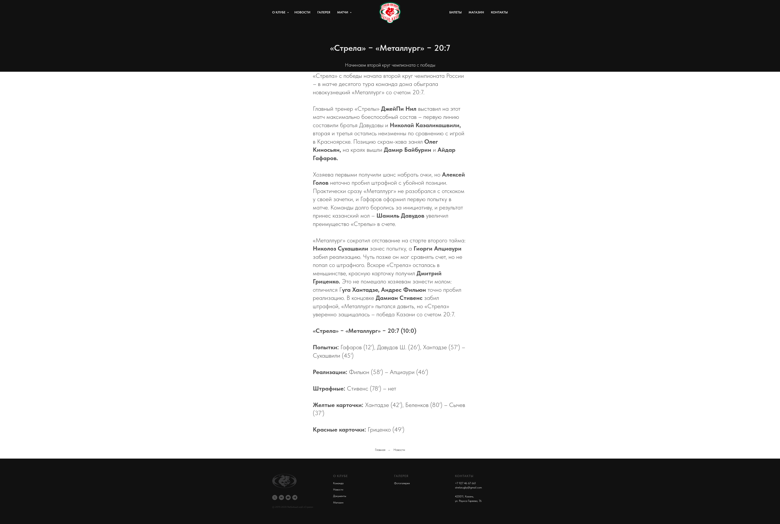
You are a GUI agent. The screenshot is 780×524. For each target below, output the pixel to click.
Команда (338, 483)
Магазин (476, 12)
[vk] (281, 497)
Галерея (323, 12)
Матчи (343, 12)
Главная (380, 450)
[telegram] (294, 497)
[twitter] (274, 497)
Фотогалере (401, 483)
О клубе (279, 12)
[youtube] (288, 497)
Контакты (499, 12)
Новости (302, 12)
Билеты (455, 12)
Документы (339, 496)
